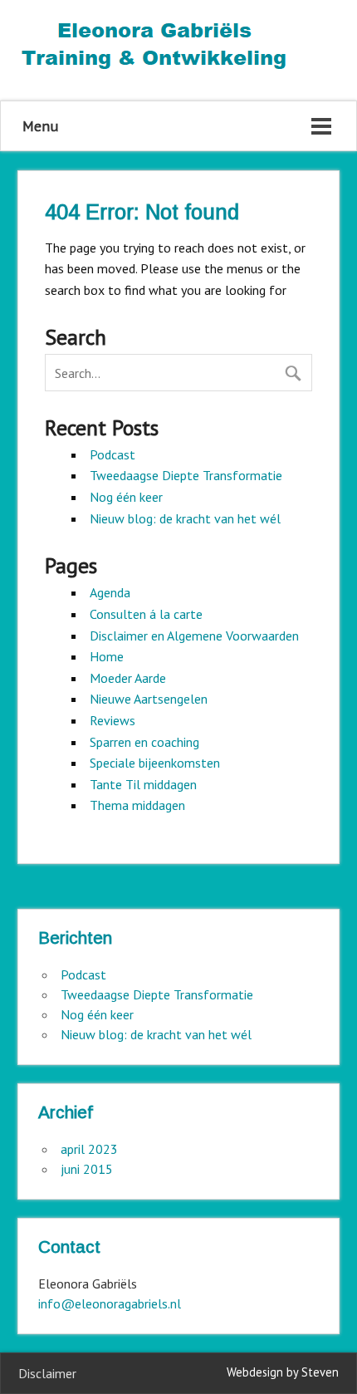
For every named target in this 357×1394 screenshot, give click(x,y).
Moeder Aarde (128, 678)
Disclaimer (47, 1373)
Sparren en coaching (144, 742)
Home (107, 656)
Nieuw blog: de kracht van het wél (185, 518)
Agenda (110, 592)
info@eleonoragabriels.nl (109, 1303)
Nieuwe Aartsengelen (149, 698)
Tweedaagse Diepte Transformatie (186, 475)
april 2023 (89, 1149)
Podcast (112, 454)
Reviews (112, 720)
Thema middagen (137, 805)
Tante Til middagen (143, 784)
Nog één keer (126, 496)
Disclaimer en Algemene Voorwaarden (194, 635)
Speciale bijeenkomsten (155, 762)
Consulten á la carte (146, 614)
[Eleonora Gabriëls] (154, 72)
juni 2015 (87, 1169)
